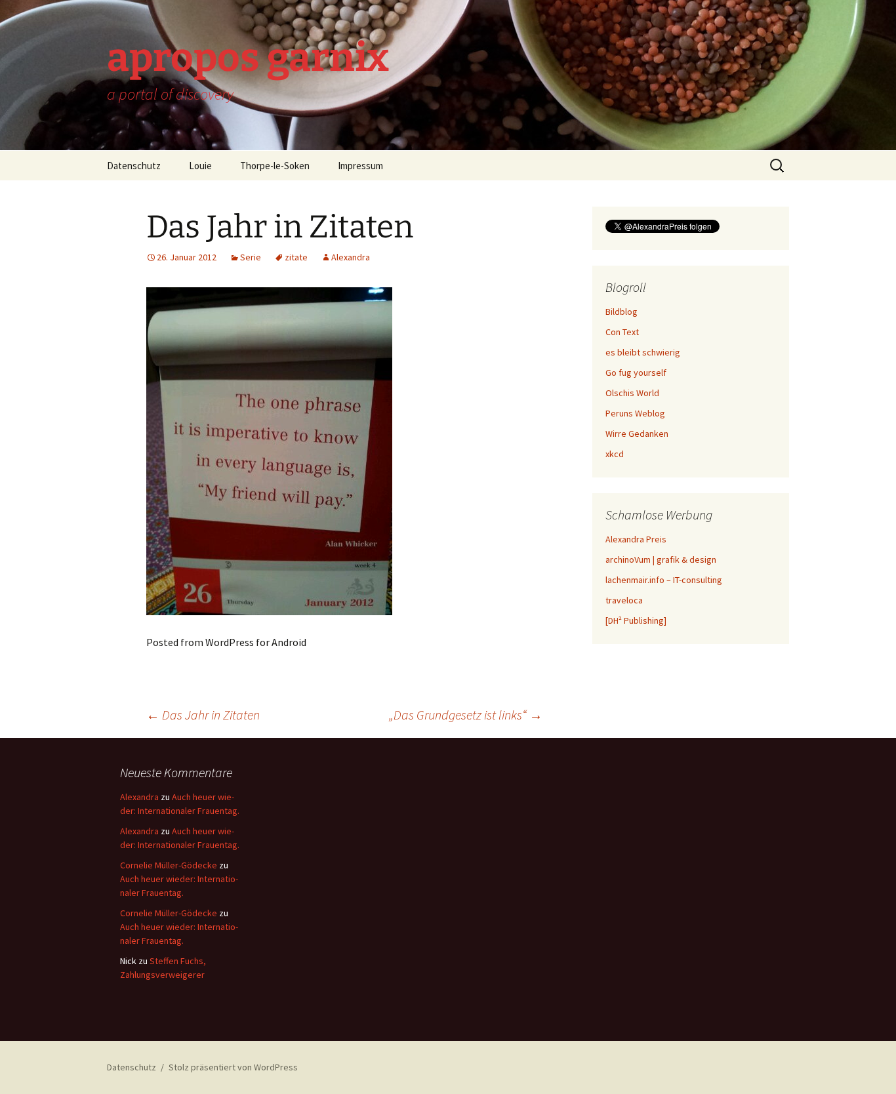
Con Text (622, 332)
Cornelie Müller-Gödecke (168, 865)
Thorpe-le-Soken (275, 165)
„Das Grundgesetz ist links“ (465, 714)
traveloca (624, 600)
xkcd (614, 454)
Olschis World (632, 393)
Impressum (360, 165)
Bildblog (621, 311)
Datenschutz (134, 165)
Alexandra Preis (635, 539)
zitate (296, 257)
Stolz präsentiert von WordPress (233, 1067)
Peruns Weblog (635, 413)
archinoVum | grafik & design (660, 559)
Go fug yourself (635, 372)
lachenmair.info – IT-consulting (663, 580)
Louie (200, 165)
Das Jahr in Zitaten (203, 714)
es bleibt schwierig (642, 352)
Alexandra (350, 257)
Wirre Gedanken (636, 433)
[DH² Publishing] (635, 620)
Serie (250, 257)
